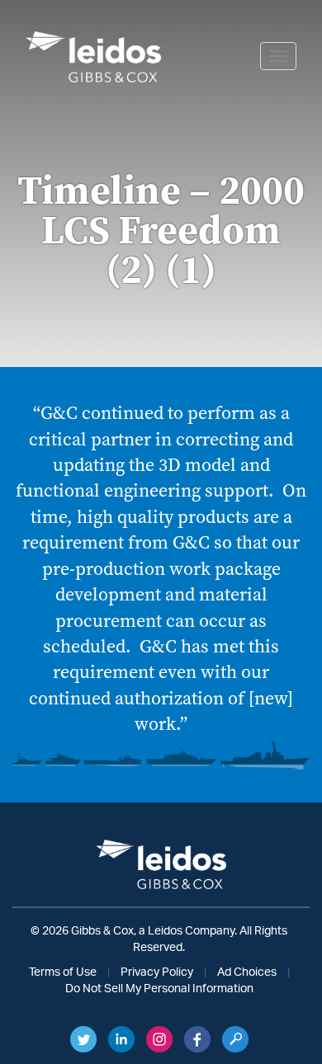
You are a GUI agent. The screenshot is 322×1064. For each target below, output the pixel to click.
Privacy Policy (157, 972)
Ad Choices (247, 972)
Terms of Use (63, 972)
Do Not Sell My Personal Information (159, 989)
